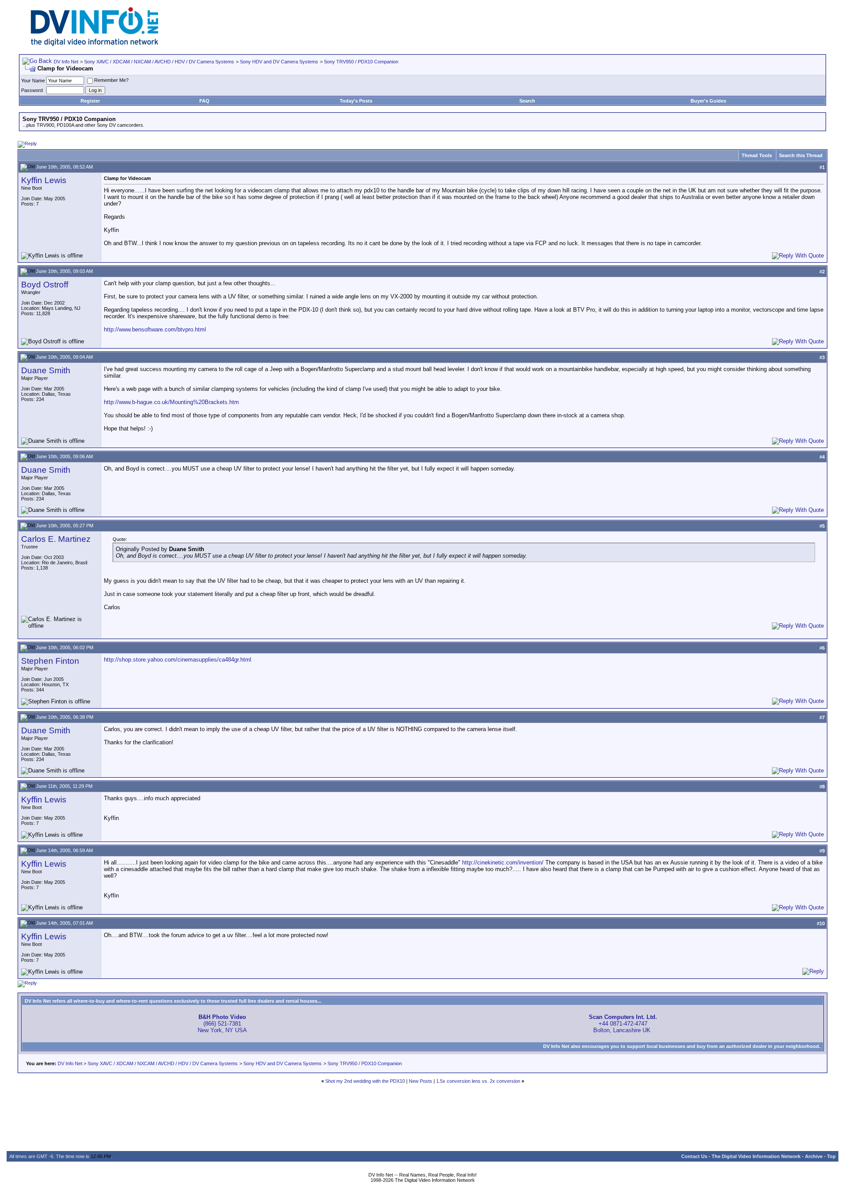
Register (90, 100)
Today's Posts (356, 100)
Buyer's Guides (708, 100)
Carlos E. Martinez (56, 539)
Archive (814, 1156)
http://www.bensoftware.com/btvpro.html (155, 329)
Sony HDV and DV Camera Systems (279, 61)
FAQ (204, 100)
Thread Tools (757, 155)
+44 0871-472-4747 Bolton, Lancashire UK (623, 1024)
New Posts (420, 1081)
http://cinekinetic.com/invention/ (503, 862)
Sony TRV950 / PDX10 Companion (361, 61)
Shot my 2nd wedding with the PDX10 (365, 1081)
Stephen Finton (50, 661)
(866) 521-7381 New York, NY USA (222, 1024)
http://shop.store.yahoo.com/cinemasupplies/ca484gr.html (177, 659)
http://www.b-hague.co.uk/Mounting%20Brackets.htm (171, 402)
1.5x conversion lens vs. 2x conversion (478, 1081)
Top (831, 1156)
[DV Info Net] (95, 44)
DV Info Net (66, 61)
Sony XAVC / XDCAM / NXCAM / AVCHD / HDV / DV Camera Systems (159, 61)
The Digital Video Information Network (756, 1156)
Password (32, 90)
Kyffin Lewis (43, 180)
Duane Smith (45, 370)
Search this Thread (801, 155)
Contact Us (694, 1156)
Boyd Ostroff (44, 284)
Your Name (33, 80)
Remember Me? (111, 80)
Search (527, 100)
